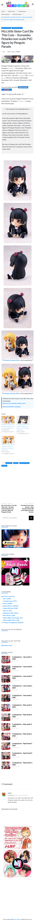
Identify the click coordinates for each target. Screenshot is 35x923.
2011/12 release (6, 27)
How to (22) (7, 611)
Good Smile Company (13, 407)
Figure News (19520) (10, 606)
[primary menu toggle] (2, 4)
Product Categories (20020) (13, 623)
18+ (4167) (7, 599)
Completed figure (17, 27)
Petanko (4, 465)
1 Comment (17, 52)
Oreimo (16, 463)
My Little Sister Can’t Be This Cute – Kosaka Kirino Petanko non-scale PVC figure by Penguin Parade (7, 426)
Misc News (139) (9, 615)
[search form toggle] (33, 4)
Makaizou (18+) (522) (10, 613)
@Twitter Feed (6, 646)
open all (4, 596)
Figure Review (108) (10, 608)
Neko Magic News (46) (11, 620)
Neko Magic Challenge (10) (13, 618)
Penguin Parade (24, 463)
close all (11, 596)
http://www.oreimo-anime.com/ (14, 403)
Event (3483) (7, 604)
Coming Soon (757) (10, 601)
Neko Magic (16, 919)
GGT (4, 51)
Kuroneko (9, 463)
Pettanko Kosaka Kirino (11, 360)
